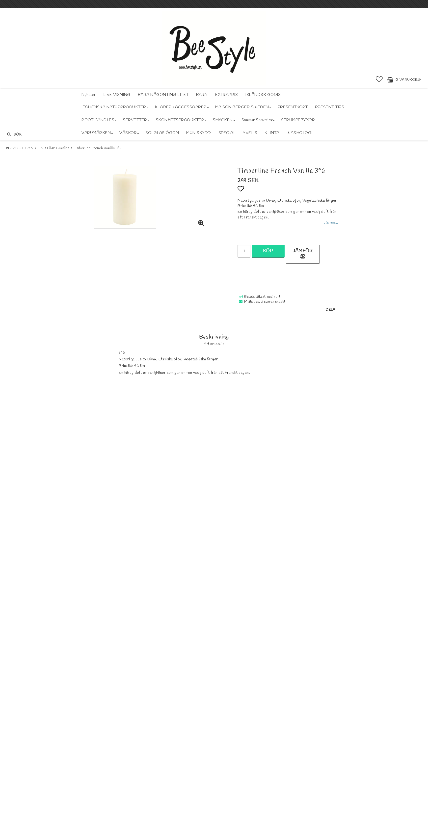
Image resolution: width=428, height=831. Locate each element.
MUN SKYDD (198, 132)
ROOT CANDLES (97, 120)
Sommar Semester (257, 120)
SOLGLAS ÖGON (162, 132)
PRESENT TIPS (329, 107)
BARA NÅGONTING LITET (163, 94)
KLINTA (272, 132)
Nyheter (88, 94)
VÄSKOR (128, 132)
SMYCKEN (223, 120)
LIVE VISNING (117, 94)
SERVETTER (135, 120)
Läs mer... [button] (330, 222)
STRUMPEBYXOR (298, 120)
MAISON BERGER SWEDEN (242, 107)
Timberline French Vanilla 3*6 (97, 148)
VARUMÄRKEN (96, 132)
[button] (379, 80)
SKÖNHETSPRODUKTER (180, 120)
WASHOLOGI (300, 132)
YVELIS (250, 132)
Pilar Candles (58, 148)
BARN (202, 94)
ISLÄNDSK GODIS (263, 94)
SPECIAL (227, 132)
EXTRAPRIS (226, 94)
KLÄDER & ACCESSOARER (181, 107)
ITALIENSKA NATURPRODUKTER (113, 107)
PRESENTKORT (293, 107)
